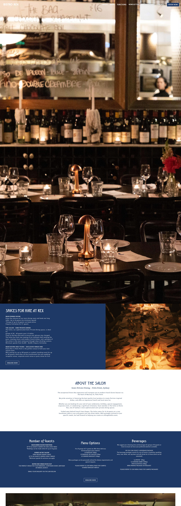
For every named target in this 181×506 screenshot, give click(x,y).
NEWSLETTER (134, 4)
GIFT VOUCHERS (147, 4)
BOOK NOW (173, 4)
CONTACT (160, 4)
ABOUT (105, 4)
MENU (112, 4)
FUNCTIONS (121, 4)
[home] (11, 4)
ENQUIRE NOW (12, 363)
